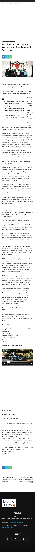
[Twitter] (7, 56)
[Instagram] (15, 539)
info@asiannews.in (8, 527)
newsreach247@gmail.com (15, 522)
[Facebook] (3, 56)
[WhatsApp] (10, 56)
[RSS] (27, 539)
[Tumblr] (23, 539)
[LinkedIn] (19, 539)
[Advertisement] (17, 22)
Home (3, 3)
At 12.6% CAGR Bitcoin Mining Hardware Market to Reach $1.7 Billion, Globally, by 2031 (25, 480)
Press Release (9, 3)
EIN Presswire (17, 3)
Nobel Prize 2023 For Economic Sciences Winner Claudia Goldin (9, 479)
